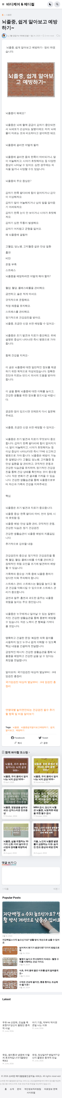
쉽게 (52, 727)
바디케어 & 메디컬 (20, 4)
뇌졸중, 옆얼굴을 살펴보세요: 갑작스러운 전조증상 (15, 810)
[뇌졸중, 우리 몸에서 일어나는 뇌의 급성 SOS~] (15, 765)
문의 (19, 1089)
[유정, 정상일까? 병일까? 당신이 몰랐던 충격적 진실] (46, 1044)
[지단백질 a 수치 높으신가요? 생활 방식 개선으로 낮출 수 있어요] (31, 917)
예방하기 (20, 730)
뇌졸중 (9, 15)
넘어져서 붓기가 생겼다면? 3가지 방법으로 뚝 (39, 948)
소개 (12, 1089)
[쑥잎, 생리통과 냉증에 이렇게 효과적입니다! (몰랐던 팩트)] (16, 1044)
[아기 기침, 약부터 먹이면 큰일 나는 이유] (46, 1011)
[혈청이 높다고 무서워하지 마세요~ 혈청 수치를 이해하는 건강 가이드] (9, 962)
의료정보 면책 (50, 1089)
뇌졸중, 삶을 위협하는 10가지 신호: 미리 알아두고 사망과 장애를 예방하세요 (15, 846)
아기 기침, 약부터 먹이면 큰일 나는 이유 (44, 1024)
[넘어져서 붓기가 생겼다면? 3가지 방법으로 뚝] (9, 950)
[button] (4, 4)
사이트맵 (31, 1092)
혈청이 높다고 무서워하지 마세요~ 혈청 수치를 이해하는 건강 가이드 (39, 960)
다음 (6, 888)
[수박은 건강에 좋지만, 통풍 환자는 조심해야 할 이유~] (9, 985)
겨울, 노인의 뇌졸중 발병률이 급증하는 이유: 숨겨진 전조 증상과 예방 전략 (46, 844)
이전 (55, 888)
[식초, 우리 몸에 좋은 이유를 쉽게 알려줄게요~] (9, 973)
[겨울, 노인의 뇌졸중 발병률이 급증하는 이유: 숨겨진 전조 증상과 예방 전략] (46, 830)
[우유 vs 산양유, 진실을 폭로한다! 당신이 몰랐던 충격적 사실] (16, 1011)
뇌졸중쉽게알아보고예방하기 (34, 727)
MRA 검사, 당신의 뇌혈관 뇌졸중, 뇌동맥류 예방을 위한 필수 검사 (46, 810)
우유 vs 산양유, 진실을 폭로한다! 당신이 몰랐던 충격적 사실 (16, 1025)
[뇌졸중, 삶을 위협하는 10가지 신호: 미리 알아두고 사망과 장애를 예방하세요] (15, 830)
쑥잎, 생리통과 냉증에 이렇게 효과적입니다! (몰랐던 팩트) (16, 1057)
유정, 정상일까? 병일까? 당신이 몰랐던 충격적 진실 (46, 1056)
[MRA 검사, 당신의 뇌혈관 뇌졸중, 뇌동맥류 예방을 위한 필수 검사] (46, 796)
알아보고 (10, 730)
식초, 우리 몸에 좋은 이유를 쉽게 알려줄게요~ (38, 971)
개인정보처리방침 (32, 1089)
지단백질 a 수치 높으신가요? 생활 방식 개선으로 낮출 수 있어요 (30, 941)
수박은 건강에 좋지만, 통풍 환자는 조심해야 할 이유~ (38, 983)
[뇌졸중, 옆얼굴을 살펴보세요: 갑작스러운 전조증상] (15, 796)
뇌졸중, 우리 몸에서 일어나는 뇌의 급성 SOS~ (15, 778)
